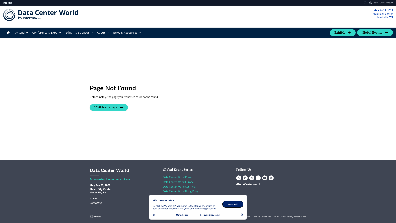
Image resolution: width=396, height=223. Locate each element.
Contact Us (96, 203)
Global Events (372, 33)
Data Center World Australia (179, 186)
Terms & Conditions (262, 216)
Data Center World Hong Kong (180, 191)
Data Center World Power (178, 177)
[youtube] (264, 177)
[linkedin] (245, 177)
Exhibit (339, 33)
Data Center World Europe (178, 182)
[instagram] (251, 177)
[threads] (271, 177)
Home (93, 198)
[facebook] (258, 177)
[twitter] (238, 177)
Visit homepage (105, 107)
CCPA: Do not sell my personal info (290, 216)
